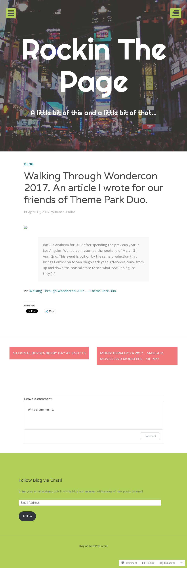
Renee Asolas (65, 212)
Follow (27, 516)
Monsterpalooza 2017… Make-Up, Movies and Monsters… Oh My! (131, 356)
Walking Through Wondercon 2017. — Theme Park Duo (72, 291)
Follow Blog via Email (40, 480)
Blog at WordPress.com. (93, 546)
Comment (150, 436)
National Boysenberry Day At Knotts (49, 353)
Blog (28, 164)
